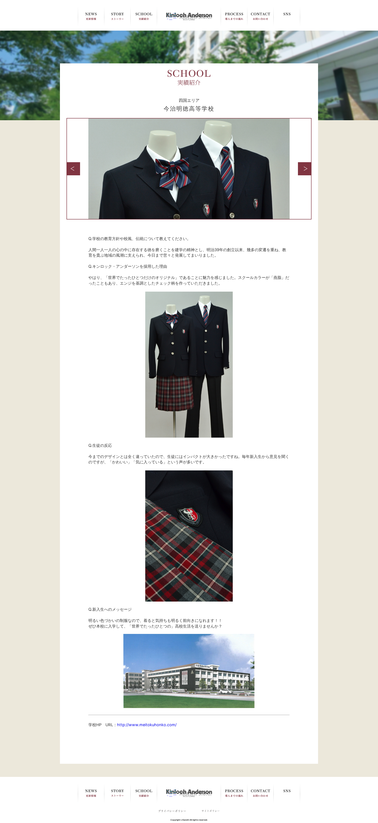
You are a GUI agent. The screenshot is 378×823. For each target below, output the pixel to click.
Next (304, 168)
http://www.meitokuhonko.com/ (147, 724)
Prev (73, 168)
